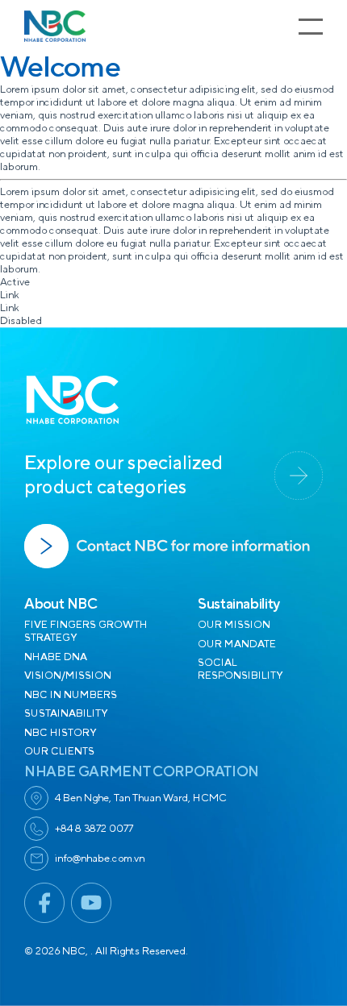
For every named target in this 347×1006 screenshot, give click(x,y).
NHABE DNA (55, 657)
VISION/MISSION (67, 675)
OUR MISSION (234, 624)
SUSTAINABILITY (65, 713)
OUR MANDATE (237, 644)
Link (9, 295)
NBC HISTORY (60, 732)
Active (15, 282)
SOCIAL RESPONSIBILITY (240, 669)
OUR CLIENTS (59, 751)
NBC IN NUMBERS (70, 694)
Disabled (21, 320)
